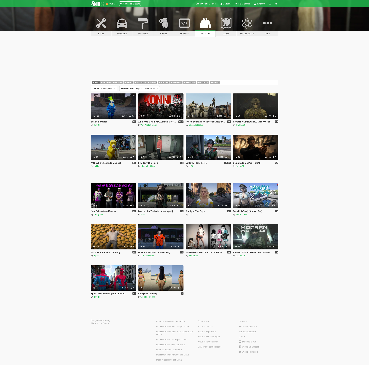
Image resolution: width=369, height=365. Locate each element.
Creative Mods (147, 255)
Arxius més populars (207, 331)
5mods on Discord (249, 351)
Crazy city (98, 214)
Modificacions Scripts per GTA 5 (170, 344)
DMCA (242, 336)
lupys (96, 255)
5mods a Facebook (250, 346)
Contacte (243, 321)
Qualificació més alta (139, 88)
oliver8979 (240, 124)
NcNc (96, 166)
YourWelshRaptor (149, 124)
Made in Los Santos (100, 323)
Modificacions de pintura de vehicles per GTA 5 (174, 333)
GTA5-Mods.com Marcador (210, 346)
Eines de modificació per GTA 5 (170, 321)
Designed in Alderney (100, 320)
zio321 (97, 124)
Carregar (226, 3)
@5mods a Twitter (249, 341)
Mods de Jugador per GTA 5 (169, 349)
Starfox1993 (241, 214)
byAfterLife (193, 255)
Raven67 (240, 166)
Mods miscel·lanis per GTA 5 (169, 359)
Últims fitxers (203, 321)
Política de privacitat (248, 326)
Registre (261, 3)
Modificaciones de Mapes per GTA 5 (172, 354)
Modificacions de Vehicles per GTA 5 (172, 326)
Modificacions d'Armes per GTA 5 (171, 339)
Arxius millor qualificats (208, 341)
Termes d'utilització (247, 331)
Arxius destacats (205, 326)
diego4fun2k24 (148, 166)
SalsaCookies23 (196, 124)
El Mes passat (103, 88)
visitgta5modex (148, 296)
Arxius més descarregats (209, 336)
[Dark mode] (270, 3)
